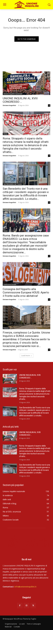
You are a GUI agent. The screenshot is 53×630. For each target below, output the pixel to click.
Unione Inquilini (9, 105)
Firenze (6, 328)
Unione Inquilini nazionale (13, 94)
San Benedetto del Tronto (13, 184)
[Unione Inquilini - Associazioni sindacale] (26, 5)
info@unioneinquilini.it (25, 586)
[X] (33, 605)
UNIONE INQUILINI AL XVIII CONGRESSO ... (20, 100)
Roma (5, 134)
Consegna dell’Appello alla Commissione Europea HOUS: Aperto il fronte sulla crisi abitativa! (26, 292)
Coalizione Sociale (10, 284)
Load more (25, 355)
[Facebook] (19, 605)
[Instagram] (26, 605)
